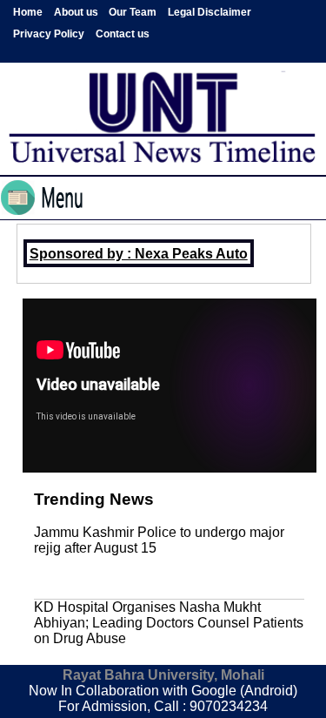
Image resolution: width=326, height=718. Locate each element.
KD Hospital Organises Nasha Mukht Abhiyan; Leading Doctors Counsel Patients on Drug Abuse (168, 623)
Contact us (123, 34)
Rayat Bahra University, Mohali (163, 675)
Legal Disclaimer (209, 12)
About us (76, 12)
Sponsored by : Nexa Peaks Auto (139, 253)
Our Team (132, 12)
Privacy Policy (48, 34)
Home (28, 12)
